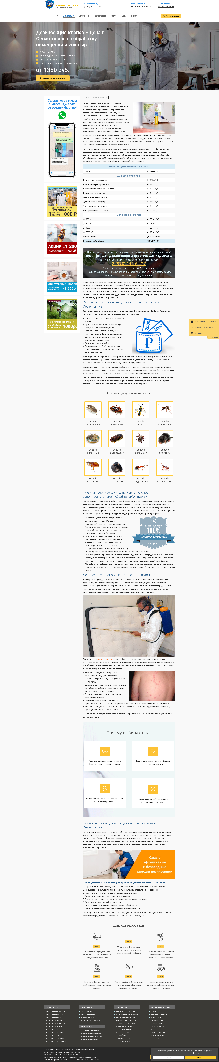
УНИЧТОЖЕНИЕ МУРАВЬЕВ (55, 1023)
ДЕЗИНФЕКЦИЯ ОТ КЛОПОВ (90, 1040)
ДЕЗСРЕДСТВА (156, 1029)
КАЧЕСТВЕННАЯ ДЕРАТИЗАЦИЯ (127, 1014)
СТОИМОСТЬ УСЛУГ (158, 1020)
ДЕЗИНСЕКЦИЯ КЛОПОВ (124, 1032)
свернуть (214, 337)
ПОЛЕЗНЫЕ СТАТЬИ (158, 1032)
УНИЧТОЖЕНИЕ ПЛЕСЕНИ (90, 1031)
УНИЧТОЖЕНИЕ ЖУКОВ (54, 1026)
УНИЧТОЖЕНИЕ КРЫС (88, 1014)
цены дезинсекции (105, 659)
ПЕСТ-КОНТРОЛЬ (157, 1038)
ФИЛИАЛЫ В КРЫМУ (158, 1026)
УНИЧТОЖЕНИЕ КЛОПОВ (54, 1014)
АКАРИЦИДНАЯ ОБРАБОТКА (126, 1020)
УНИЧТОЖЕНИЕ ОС (52, 1035)
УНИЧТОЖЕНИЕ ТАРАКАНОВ (56, 1011)
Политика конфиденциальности (55, 1060)
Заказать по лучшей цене (52, 78)
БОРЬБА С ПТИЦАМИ (123, 1041)
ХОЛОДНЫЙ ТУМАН (123, 1038)
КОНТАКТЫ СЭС (156, 1017)
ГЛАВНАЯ (154, 1011)
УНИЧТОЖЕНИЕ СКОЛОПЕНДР (56, 1041)
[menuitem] (58, 15)
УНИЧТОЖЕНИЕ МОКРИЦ (54, 1032)
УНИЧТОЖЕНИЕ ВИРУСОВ (160, 1035)
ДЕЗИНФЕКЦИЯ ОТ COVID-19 (91, 1034)
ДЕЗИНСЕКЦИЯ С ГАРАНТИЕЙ (126, 1011)
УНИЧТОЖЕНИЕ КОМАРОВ (55, 1038)
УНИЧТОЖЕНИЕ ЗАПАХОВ (125, 1026)
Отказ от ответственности (78, 1060)
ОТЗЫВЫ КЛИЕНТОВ (158, 1023)
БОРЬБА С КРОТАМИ (88, 1017)
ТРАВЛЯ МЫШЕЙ (87, 1011)
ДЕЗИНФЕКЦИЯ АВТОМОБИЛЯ (91, 1037)
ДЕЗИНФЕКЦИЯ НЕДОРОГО (160, 1014)
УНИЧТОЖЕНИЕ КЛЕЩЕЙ (54, 1020)
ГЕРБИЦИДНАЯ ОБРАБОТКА (125, 1023)
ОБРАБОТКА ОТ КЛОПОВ (124, 1029)
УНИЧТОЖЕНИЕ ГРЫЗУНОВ (90, 1020)
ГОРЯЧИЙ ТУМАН (122, 1035)
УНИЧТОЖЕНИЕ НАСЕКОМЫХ (126, 1017)
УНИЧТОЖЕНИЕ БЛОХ (53, 1017)
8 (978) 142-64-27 (166, 6)
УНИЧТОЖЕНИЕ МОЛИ (54, 1029)
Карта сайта (94, 1060)
